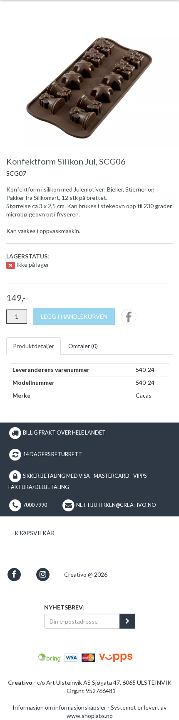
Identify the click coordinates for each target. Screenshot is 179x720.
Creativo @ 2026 (85, 574)
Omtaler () (83, 345)
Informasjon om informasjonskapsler (59, 707)
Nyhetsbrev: (64, 607)
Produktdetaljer (33, 345)
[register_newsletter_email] (127, 621)
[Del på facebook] (128, 319)
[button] (14, 574)
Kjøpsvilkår (35, 532)
